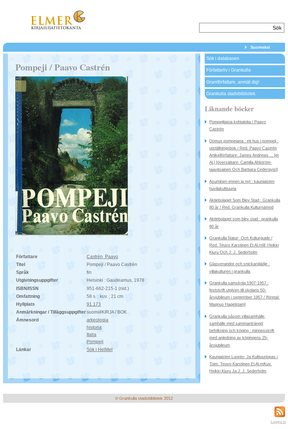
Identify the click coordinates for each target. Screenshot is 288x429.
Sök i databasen (222, 58)
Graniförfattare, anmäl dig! (232, 82)
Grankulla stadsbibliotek (230, 93)
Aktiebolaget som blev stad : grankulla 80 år (243, 222)
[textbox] (235, 27)
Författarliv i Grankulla (228, 70)
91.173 (94, 304)
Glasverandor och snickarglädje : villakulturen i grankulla (239, 267)
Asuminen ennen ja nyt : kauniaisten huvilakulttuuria (241, 185)
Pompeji (95, 341)
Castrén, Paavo (102, 256)
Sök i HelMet (99, 349)
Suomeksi (260, 47)
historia (94, 327)
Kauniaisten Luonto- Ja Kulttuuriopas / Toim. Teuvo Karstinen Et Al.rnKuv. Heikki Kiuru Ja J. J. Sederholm (243, 363)
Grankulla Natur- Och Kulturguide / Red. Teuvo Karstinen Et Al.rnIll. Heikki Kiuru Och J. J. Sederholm (244, 245)
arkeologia (97, 320)
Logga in (278, 422)
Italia (91, 334)
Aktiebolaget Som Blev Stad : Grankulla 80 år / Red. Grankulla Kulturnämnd (244, 203)
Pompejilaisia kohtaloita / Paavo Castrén (237, 125)
